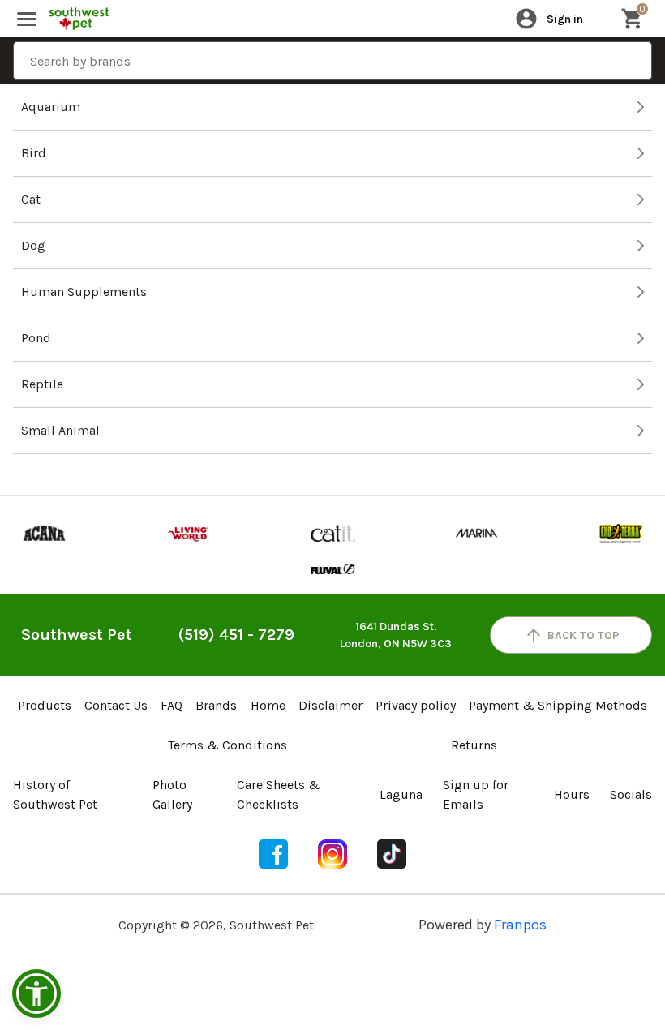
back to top (583, 635)
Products (44, 705)
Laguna (401, 794)
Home (268, 705)
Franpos (520, 924)
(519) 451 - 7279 (236, 634)
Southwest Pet (76, 634)
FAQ (171, 705)
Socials (631, 794)
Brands (216, 705)
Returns (474, 745)
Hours (572, 794)
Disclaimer (330, 705)
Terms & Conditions (227, 745)
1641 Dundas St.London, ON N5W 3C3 (396, 635)
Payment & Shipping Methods (558, 705)
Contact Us (116, 705)
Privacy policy (415, 705)
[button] (36, 993)
